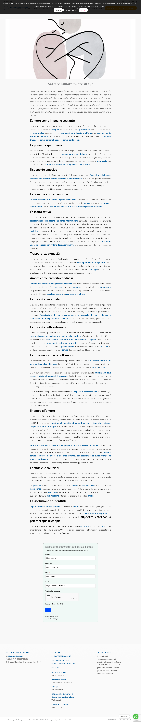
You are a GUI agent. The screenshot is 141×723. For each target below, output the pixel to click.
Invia (48, 610)
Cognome (49, 563)
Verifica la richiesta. (52, 591)
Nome (47, 554)
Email (47, 573)
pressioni (37, 485)
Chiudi (83, 10)
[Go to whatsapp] (135, 716)
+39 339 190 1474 (62, 660)
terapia (104, 526)
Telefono (48, 582)
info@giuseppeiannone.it (66, 663)
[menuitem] (111, 719)
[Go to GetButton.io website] (135, 720)
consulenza (85, 526)
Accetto (58, 10)
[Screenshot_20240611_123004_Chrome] (70, 49)
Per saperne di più (71, 10)
